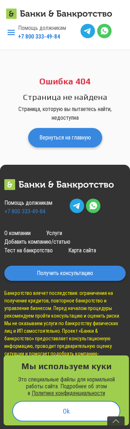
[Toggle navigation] (11, 32)
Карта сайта (82, 250)
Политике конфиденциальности (68, 393)
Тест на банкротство (28, 250)
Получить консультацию (65, 273)
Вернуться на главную (65, 137)
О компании (17, 233)
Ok (66, 411)
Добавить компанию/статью (37, 241)
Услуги (54, 233)
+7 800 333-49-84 (39, 36)
